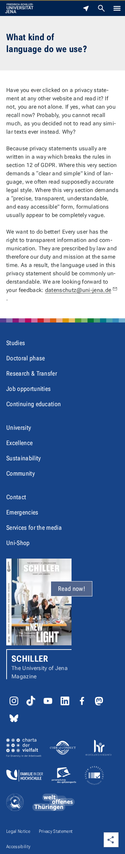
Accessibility (18, 846)
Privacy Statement (56, 831)
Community (20, 473)
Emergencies (22, 512)
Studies (15, 342)
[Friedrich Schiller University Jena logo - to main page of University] (19, 8)
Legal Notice (18, 831)
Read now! (71, 588)
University (18, 427)
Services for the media (34, 527)
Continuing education (33, 404)
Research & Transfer (31, 373)
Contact (16, 497)
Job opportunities (28, 388)
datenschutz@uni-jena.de (78, 290)
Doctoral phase (25, 358)
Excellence (19, 442)
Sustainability (23, 458)
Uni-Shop (18, 542)
